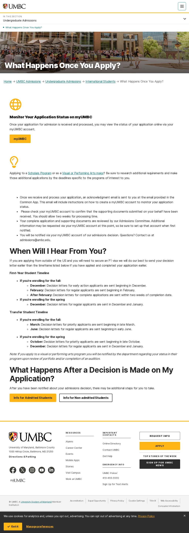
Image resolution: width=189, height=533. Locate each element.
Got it (14, 526)
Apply (159, 446)
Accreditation (76, 500)
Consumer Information (169, 506)
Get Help (107, 456)
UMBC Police (110, 473)
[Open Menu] (182, 6)
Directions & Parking (22, 456)
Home (8, 81)
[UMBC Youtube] (42, 470)
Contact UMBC (111, 449)
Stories (69, 466)
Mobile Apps (73, 460)
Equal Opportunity (98, 500)
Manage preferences (40, 526)
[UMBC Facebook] (13, 470)
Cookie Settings (137, 500)
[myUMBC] (18, 480)
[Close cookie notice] (184, 515)
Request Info (160, 436)
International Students (100, 81)
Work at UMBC (74, 478)
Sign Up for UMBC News (159, 464)
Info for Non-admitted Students (85, 398)
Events (69, 453)
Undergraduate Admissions (63, 81)
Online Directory (112, 443)
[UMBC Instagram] (32, 470)
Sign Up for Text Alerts (115, 484)
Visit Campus (73, 472)
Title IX (154, 500)
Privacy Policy (146, 516)
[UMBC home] (14, 6)
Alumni (69, 441)
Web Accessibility (170, 500)
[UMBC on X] (22, 470)
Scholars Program (39, 173)
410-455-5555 (111, 477)
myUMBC (22, 140)
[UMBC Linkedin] (51, 470)
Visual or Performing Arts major (83, 173)
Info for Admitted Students (33, 398)
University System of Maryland (36, 502)
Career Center (74, 447)
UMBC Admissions (28, 81)
